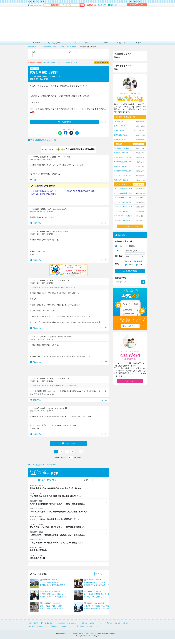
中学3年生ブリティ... (121, 139)
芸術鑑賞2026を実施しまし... (123, 166)
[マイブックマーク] (102, 179)
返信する (37, 180)
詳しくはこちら (129, 326)
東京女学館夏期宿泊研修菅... (123, 162)
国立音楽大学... (141, 220)
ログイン (143, 5)
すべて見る (99, 574)
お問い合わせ (80, 626)
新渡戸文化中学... (140, 148)
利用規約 (54, 626)
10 (81, 451)
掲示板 (36, 623)
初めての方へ (114, 5)
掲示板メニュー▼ (140, 1)
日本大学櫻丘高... (140, 135)
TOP (30, 623)
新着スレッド (89, 480)
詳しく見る (129, 381)
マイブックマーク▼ (124, 1)
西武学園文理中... (140, 166)
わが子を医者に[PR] (99, 5)
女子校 (130, 265)
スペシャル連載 (60, 623)
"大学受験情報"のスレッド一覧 (43, 140)
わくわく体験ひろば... (125, 193)
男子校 (139, 261)
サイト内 (47, 5)
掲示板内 (55, 5)
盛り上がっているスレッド (48, 480)
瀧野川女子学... (141, 188)
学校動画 (125, 623)
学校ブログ (85, 623)
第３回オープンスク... (121, 126)
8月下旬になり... (119, 121)
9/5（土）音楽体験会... (125, 216)
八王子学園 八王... (140, 130)
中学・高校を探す (46, 623)
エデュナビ (75, 623)
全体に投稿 (66, 122)
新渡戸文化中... (141, 211)
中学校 (121, 246)
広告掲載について (42, 626)
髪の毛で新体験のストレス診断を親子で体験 (60, 62)
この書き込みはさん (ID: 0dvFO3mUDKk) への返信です (53, 385)
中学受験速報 (108, 623)
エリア (118, 251)
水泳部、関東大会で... (121, 130)
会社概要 (32, 626)
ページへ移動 (77, 457)
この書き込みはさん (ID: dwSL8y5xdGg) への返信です (53, 287)
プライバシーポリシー (66, 626)
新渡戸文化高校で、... (125, 211)
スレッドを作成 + (101, 62)
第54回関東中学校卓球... (122, 148)
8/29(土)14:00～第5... (125, 198)
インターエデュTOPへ (36, 1)
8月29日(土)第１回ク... (125, 207)
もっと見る (137, 144)
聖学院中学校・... (140, 175)
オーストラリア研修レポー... (123, 175)
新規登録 (133, 5)
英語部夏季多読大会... (121, 135)
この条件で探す (131, 271)
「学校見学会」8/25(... (125, 188)
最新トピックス (96, 623)
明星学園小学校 (141, 193)
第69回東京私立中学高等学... (123, 171)
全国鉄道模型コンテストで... (123, 157)
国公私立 (119, 256)
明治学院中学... (141, 202)
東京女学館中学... (140, 162)
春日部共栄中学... (140, 139)
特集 (68, 623)
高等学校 (133, 246)
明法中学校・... (141, 216)
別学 (140, 265)
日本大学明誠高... (140, 126)
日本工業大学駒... (140, 171)
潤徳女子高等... (141, 207)
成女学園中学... (141, 198)
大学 (33, 473)
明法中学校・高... (140, 157)
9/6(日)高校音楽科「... (125, 220)
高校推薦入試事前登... (125, 202)
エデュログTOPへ (129, 226)
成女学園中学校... (140, 153)
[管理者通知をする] (106, 122)
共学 (129, 261)
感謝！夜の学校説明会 (121, 180)
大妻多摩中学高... (140, 180)
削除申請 (89, 626)
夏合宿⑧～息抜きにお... (122, 153)
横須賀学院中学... (140, 121)
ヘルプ (97, 626)
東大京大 (117, 623)
